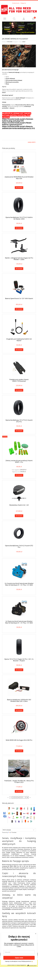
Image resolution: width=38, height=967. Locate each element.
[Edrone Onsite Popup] (19, 483)
